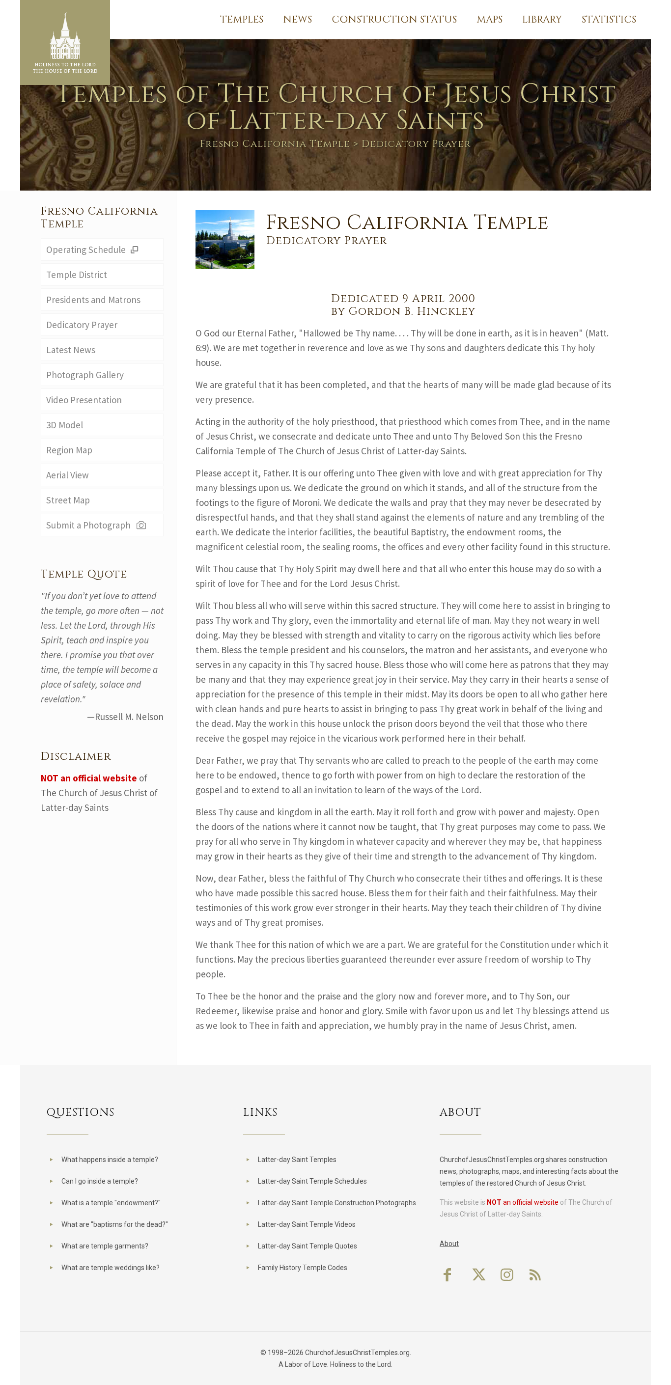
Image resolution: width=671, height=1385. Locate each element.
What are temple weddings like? (110, 1268)
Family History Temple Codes (302, 1268)
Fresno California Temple (275, 143)
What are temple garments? (104, 1246)
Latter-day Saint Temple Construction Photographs (337, 1203)
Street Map (68, 500)
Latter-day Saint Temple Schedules (312, 1181)
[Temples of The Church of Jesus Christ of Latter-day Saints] (65, 42)
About (449, 1243)
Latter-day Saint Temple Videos (307, 1224)
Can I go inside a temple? (99, 1181)
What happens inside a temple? (109, 1159)
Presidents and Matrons (93, 299)
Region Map (69, 450)
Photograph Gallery (85, 375)
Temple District (76, 274)
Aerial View (67, 475)
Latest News (70, 350)
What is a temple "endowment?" (111, 1203)
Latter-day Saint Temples (297, 1159)
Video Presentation (84, 400)
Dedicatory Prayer (81, 325)
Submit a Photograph (90, 525)
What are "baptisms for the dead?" (114, 1224)
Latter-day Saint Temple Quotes (307, 1246)
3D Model (64, 425)
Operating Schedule (87, 249)
